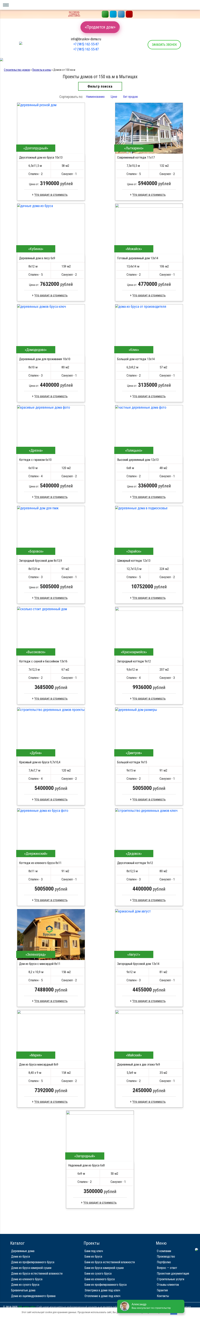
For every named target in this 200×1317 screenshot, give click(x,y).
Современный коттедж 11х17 (136, 157)
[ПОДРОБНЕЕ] (51, 128)
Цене (114, 97)
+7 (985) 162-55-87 (86, 44)
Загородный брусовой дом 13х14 (138, 964)
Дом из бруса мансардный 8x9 (38, 1064)
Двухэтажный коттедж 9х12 (135, 863)
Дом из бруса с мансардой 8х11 (39, 964)
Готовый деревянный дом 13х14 (137, 258)
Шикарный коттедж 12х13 (133, 561)
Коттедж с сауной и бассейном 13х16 (43, 661)
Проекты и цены (41, 69)
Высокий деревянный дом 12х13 (138, 460)
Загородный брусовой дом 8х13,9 (40, 561)
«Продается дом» (100, 27)
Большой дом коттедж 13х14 (136, 359)
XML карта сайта (26, 1306)
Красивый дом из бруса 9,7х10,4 (39, 762)
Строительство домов (17, 69)
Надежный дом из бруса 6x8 (86, 1165)
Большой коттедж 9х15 (132, 762)
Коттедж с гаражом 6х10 (35, 460)
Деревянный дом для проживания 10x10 (44, 359)
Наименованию (95, 97)
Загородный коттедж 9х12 (134, 661)
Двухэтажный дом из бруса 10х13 (40, 157)
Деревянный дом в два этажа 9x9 (138, 1064)
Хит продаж (130, 97)
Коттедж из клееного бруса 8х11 (40, 863)
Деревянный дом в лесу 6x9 (37, 258)
